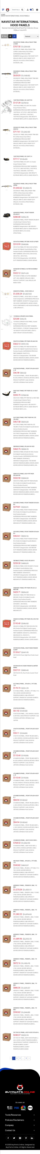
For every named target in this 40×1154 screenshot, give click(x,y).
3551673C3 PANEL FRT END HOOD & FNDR (25, 241)
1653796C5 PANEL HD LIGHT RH (22, 100)
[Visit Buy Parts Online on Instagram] (20, 1138)
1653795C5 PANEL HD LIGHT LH (22, 156)
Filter (5, 36)
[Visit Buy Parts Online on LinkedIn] (32, 1138)
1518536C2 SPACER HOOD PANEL (23, 316)
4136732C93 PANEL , (19, 708)
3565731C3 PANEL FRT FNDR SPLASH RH (25, 341)
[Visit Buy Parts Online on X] (14, 1138)
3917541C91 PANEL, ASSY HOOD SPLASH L (26, 1032)
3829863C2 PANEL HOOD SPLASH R (23, 560)
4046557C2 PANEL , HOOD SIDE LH (23, 291)
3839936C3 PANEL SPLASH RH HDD (23, 446)
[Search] (22, 9)
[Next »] (29, 1058)
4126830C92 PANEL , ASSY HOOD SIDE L (25, 840)
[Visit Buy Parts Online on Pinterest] (26, 1138)
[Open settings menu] (37, 10)
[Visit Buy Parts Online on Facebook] (8, 1138)
